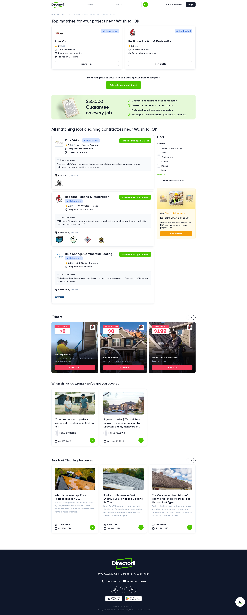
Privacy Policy (129, 606)
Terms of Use (117, 606)
